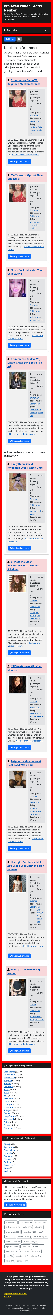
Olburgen (8, 1104)
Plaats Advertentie (16, 1204)
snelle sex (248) (26, 1222)
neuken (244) (40, 1222)
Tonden (7, 1083)
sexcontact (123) (29, 1232)
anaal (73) (26, 1246)
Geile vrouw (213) (13, 1227)
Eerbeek (8, 1113)
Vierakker (8, 1086)
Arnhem (8, 1162)
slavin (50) (10, 1261)
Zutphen (33, 499)
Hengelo (8, 1153)
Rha (6, 1095)
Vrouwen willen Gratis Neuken (23, 8)
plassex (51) (36, 1256)
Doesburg (8, 1128)
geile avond (35, 317)
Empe (6, 1092)
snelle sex (39, 1019)
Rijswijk (7, 1144)
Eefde (6, 1122)
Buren (7, 1168)
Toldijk (7, 1110)
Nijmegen (8, 1159)
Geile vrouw (35, 409)
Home (11, 39)
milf (31, 222)
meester (33, 320)
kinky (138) (27, 1227)
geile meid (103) (40, 1237)
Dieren (33, 1004)
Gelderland (35, 121)
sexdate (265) (11, 1222)
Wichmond (9, 1098)
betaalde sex (35, 1016)
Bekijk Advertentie (20, 161)
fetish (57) (36, 1251)
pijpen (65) (24, 1251)
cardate (33, 127)
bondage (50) (22, 1261)
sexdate (33, 228)
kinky (39, 511)
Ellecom (7, 1125)
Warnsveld (9, 1119)
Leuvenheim (9, 1074)
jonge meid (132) (12, 1232)
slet (38, 615)
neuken (37, 222)
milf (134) (38, 1227)
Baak (6, 1089)
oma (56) (9, 1256)
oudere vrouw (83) (13, 1241)
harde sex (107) (24, 1237)
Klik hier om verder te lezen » (25, 154)
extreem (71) (38, 1246)
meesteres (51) (22, 1256)
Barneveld (9, 1165)
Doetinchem (10, 1150)
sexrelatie (38, 716)
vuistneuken (35, 618)
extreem (33, 808)
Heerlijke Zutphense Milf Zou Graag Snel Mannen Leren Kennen (25, 865)
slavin (40, 320)
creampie (34, 612)
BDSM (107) (10, 1237)
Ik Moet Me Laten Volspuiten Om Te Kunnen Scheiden (23, 565)
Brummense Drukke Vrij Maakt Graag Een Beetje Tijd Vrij (24, 362)
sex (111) (42, 1232)
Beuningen (9, 1156)
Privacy (7, 1296)
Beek (6, 1171)
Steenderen (9, 1077)
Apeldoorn (9, 1147)
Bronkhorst (9, 1071)
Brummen (34, 115)
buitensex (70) (11, 1251)
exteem (33, 511)
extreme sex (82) (30, 1241)
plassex (33, 514)
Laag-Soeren (10, 1116)
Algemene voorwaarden (15, 1293)
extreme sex (35, 811)
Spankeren (9, 1107)
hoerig (33, 615)
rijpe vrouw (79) (12, 1246)
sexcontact (35, 225)
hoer (32, 1019)
